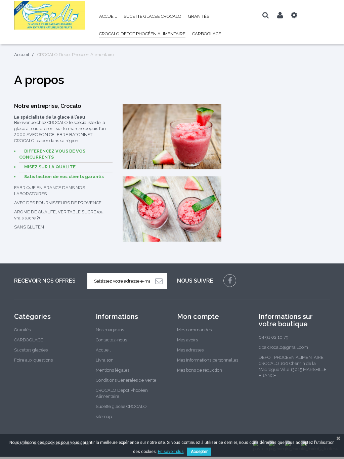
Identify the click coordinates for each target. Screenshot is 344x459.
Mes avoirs (187, 339)
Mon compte (198, 316)
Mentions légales (112, 370)
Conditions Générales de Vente (126, 380)
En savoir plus (171, 451)
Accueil (108, 16)
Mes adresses (190, 349)
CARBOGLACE (206, 33)
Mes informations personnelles (207, 360)
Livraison (105, 360)
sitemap (104, 416)
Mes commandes (194, 329)
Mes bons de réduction (199, 370)
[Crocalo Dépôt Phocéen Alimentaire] (50, 15)
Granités (198, 16)
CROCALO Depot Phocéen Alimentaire (142, 33)
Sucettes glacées (31, 349)
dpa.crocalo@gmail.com (283, 347)
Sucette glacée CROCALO (152, 16)
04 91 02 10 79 (274, 337)
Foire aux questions (33, 360)
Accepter (199, 451)
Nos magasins (110, 329)
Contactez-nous (111, 339)
